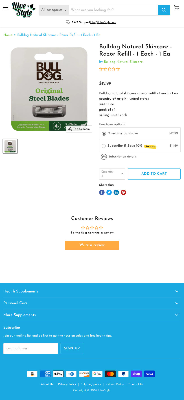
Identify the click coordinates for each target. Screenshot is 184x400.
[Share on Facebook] (102, 192)
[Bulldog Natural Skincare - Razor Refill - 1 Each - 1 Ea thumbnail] (10, 146)
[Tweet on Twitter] (109, 192)
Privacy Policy (67, 384)
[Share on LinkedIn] (116, 192)
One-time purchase (122, 133)
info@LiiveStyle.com (103, 22)
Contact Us (136, 384)
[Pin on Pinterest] (123, 192)
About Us (47, 384)
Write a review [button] (92, 245)
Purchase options (112, 124)
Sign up (72, 348)
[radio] (104, 133)
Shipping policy (91, 384)
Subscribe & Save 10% (131, 146)
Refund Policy (115, 384)
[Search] (164, 10)
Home (7, 35)
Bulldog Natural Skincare (123, 62)
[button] (109, 69)
